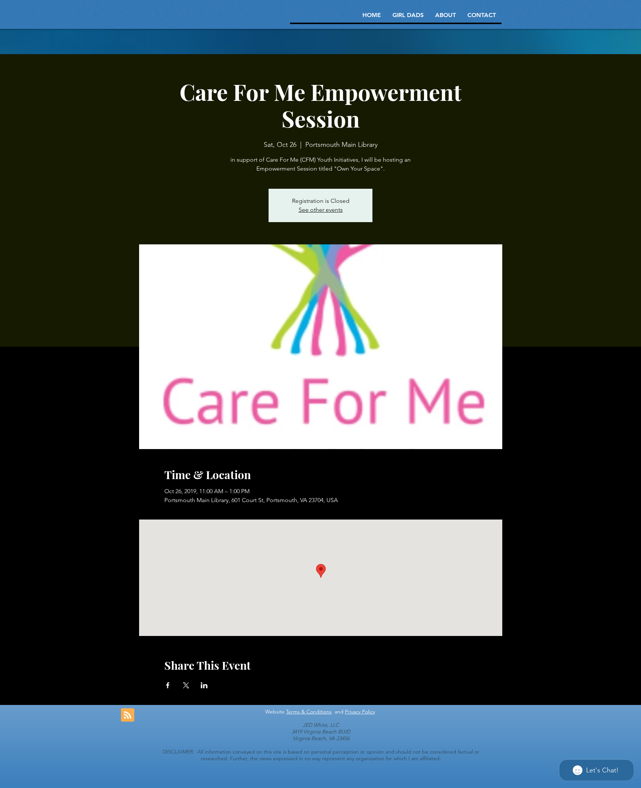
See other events (321, 209)
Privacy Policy (360, 711)
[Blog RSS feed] (127, 715)
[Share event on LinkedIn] (204, 685)
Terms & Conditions (309, 711)
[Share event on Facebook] (167, 685)
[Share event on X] (186, 685)
